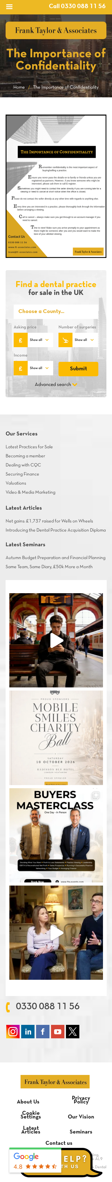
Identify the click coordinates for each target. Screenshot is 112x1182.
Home (19, 87)
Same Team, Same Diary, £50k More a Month (49, 567)
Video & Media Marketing (30, 492)
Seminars (81, 1132)
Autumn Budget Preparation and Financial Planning (55, 558)
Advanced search (53, 385)
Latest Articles (30, 1130)
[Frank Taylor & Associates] (56, 30)
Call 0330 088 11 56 (77, 6)
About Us (28, 1102)
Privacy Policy (81, 1100)
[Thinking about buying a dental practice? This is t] (56, 835)
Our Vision (81, 1117)
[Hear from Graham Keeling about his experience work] (56, 933)
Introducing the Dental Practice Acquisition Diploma (56, 530)
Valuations (16, 483)
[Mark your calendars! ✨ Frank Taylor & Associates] (56, 738)
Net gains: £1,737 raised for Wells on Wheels (49, 521)
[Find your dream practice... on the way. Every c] (56, 640)
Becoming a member (25, 456)
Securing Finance (22, 474)
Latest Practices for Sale (29, 447)
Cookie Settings (31, 1115)
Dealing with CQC (23, 465)
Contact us (58, 1143)
